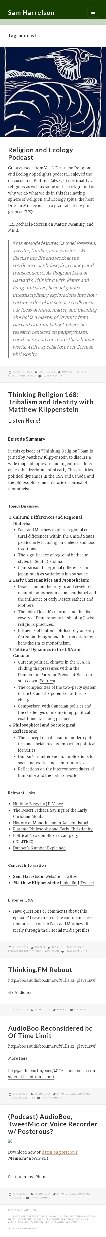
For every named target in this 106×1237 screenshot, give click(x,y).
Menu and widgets (93, 12)
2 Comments (81, 1009)
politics (29, 951)
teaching (85, 1094)
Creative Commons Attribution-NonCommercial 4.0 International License (48, 1220)
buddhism (68, 372)
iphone (61, 1094)
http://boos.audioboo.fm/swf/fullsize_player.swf (51, 980)
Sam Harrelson (31, 12)
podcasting (15, 951)
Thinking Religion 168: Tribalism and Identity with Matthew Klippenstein (50, 402)
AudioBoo (24, 992)
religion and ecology (22, 375)
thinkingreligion (47, 951)
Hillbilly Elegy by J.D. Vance (38, 804)
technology (15, 1098)
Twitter (71, 876)
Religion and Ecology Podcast (40, 153)
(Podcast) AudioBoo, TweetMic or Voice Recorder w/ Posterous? (52, 1124)
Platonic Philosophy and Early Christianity (53, 829)
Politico (46, 681)
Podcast (40, 947)
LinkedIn (68, 883)
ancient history (62, 947)
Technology (43, 1009)
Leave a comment (53, 375)
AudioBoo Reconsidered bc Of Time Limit (50, 1032)
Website (52, 876)
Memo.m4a (19, 1158)
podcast (81, 372)
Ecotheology (47, 372)
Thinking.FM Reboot (40, 970)
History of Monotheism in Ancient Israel (50, 823)
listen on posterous (60, 1152)
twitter (30, 1098)
